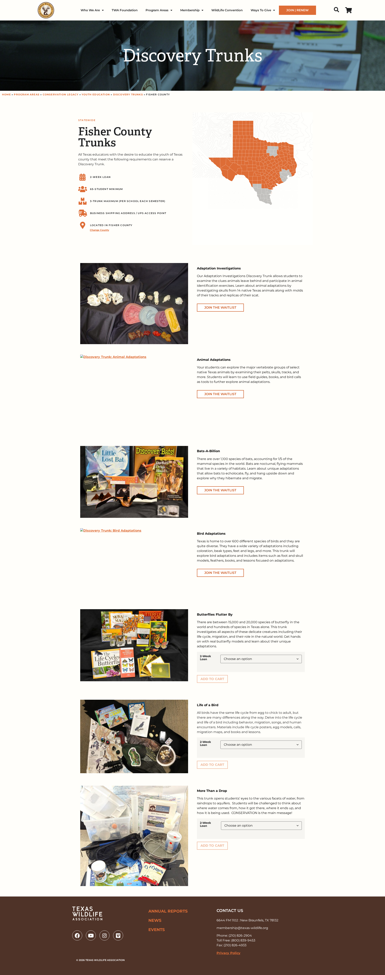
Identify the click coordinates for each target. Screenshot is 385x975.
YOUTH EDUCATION (96, 94)
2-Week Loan (205, 658)
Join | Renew (297, 10)
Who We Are (90, 10)
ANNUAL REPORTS (168, 911)
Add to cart (212, 679)
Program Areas (157, 10)
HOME (6, 94)
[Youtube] (91, 935)
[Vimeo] (118, 935)
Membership (190, 10)
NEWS (154, 920)
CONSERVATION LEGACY (61, 94)
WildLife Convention (227, 10)
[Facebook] (77, 935)
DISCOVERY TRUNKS (128, 94)
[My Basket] (348, 10)
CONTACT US (230, 910)
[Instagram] (104, 935)
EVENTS (156, 929)
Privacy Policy (228, 953)
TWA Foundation (125, 10)
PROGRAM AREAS (27, 94)
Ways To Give (261, 10)
